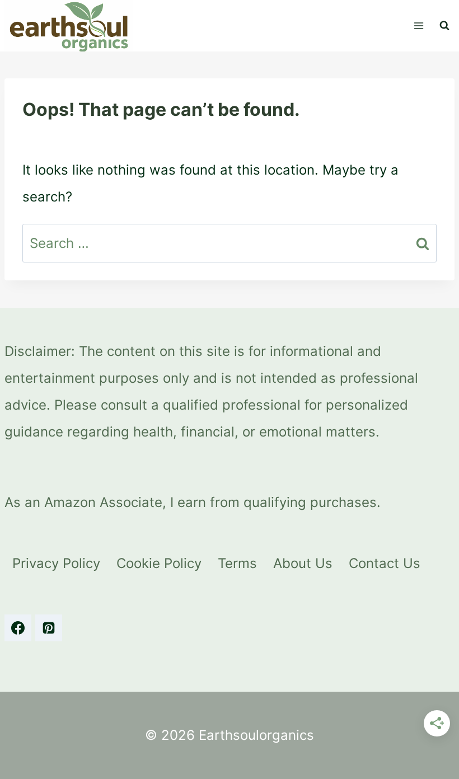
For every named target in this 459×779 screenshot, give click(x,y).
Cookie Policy (159, 563)
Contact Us (384, 563)
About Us (302, 563)
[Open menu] (418, 25)
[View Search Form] (444, 26)
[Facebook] (17, 627)
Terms (237, 563)
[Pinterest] (48, 627)
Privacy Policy (56, 563)
